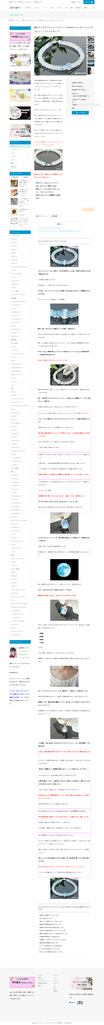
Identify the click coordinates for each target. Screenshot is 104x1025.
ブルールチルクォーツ (16, 527)
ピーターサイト (14, 475)
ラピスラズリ (14, 582)
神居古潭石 (13, 339)
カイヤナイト (14, 332)
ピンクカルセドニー (15, 482)
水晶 (12, 388)
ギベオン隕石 (14, 343)
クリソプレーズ (14, 350)
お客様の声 (78, 7)
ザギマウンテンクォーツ (16, 374)
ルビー (12, 600)
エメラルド (13, 308)
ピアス (66, 7)
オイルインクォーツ (15, 322)
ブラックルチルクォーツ (16, 509)
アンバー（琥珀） (15, 291)
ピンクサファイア (15, 485)
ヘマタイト (13, 544)
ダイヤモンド (14, 426)
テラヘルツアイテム (15, 447)
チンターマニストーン (16, 440)
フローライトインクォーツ (17, 541)
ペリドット (13, 551)
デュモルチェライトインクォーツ (18, 450)
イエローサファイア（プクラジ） (18, 294)
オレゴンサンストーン (16, 329)
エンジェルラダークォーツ (17, 319)
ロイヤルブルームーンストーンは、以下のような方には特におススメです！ (60, 231)
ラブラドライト (14, 586)
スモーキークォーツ (15, 412)
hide (61, 224)
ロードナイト (14, 628)
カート (90, 2)
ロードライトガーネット (16, 634)
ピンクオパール (14, 478)
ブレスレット (37, 7)
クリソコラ (13, 346)
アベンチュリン (14, 260)
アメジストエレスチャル (16, 273)
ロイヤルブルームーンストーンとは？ (49, 228)
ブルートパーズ (14, 523)
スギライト (13, 391)
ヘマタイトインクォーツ (16, 548)
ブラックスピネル (15, 506)
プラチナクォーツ (15, 499)
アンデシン (13, 287)
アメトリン (13, 277)
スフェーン (13, 409)
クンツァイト (14, 357)
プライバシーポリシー (42, 980)
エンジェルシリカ (15, 315)
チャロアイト (14, 437)
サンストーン (14, 381)
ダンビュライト (14, 433)
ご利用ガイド (40, 977)
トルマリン (13, 454)
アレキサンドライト (15, 280)
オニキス (13, 325)
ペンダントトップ (15, 149)
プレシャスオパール (15, 530)
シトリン (13, 384)
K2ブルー (13, 360)
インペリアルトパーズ (16, 305)
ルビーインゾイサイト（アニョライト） (20, 603)
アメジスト (13, 270)
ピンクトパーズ (14, 489)
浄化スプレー (14, 166)
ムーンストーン (14, 565)
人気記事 (25, 177)
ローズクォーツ (14, 624)
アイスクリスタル (15, 235)
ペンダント (51, 7)
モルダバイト (14, 575)
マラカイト (13, 562)
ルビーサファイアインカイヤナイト (19, 607)
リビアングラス (14, 593)
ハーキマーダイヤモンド (16, 457)
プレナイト (13, 534)
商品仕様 (54, 216)
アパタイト (13, 253)
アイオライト (14, 239)
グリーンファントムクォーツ (17, 353)
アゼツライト (14, 249)
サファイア (13, 378)
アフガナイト (14, 256)
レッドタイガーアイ (15, 610)
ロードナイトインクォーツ (17, 631)
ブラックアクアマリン (16, 503)
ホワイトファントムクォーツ (17, 558)
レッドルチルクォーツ (16, 617)
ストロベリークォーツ (16, 402)
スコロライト (14, 395)
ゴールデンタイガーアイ (16, 364)
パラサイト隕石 (14, 468)
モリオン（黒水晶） (15, 568)
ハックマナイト (14, 464)
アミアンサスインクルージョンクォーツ (20, 266)
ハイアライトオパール (16, 461)
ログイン (79, 2)
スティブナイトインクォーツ (17, 398)
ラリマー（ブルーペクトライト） (18, 589)
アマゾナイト (14, 263)
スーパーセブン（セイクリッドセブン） (20, 405)
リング (44, 7)
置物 (72, 7)
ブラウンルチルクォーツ (16, 496)
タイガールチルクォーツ (16, 423)
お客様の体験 (15, 177)
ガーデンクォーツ (15, 336)
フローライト (14, 537)
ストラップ (59, 7)
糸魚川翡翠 (13, 298)
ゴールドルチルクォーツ (16, 371)
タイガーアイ (14, 419)
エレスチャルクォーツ (16, 312)
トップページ (40, 975)
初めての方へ (29, 7)
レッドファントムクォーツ (17, 614)
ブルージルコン (14, 516)
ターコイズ (13, 416)
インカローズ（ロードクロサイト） (19, 301)
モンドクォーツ (14, 579)
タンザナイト (14, 430)
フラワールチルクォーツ (16, 513)
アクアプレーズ (14, 242)
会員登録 (73, 2)
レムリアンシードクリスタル (17, 621)
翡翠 (12, 471)
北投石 (12, 555)
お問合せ (85, 7)
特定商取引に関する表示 (42, 983)
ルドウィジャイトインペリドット (18, 596)
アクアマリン (14, 246)
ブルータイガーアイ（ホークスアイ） (19, 520)
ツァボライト (14, 443)
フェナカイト (14, 492)
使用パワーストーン (41, 216)
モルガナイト (14, 572)
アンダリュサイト (15, 284)
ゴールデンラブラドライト (17, 367)
